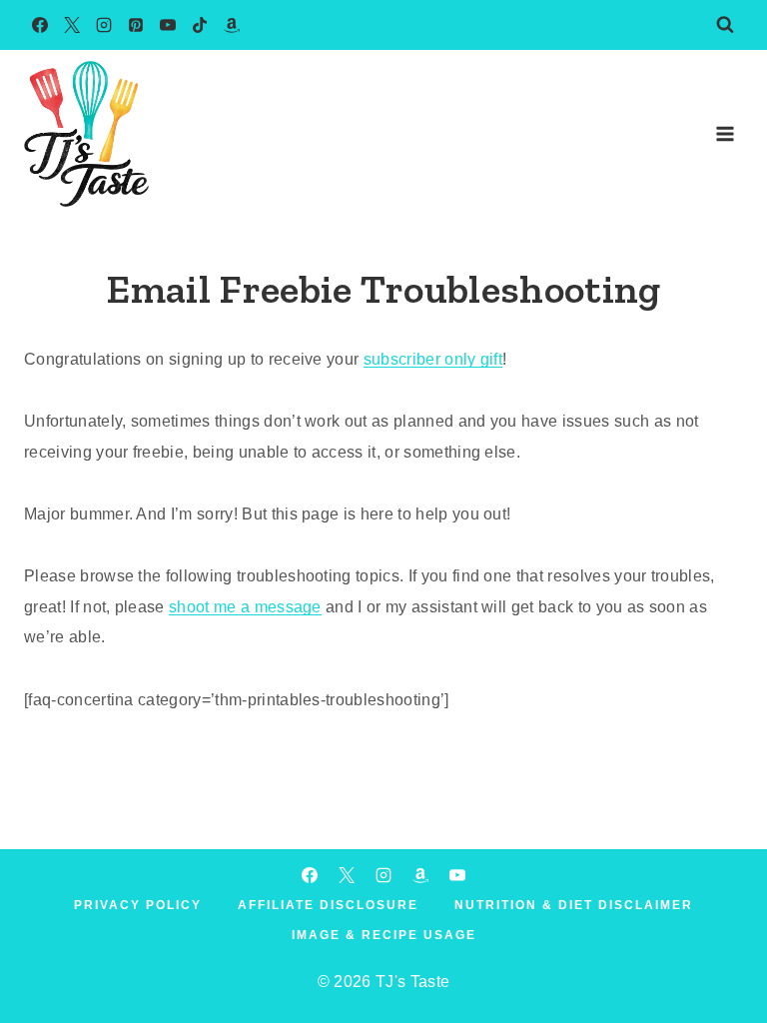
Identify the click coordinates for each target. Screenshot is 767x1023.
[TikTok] (200, 25)
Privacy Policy (138, 905)
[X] (72, 25)
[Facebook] (40, 25)
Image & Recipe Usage (384, 935)
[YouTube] (168, 25)
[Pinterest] (136, 25)
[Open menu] (724, 133)
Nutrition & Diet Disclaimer (573, 905)
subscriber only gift (433, 359)
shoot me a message (245, 606)
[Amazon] (232, 25)
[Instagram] (104, 25)
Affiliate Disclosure (328, 905)
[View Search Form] (725, 25)
